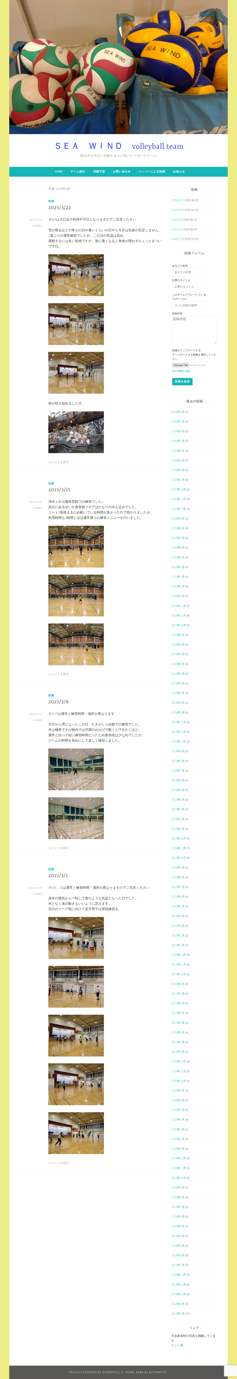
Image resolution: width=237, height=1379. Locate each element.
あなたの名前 (180, 265)
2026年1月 (178, 480)
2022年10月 (178, 858)
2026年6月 (178, 431)
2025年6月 (178, 547)
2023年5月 (178, 790)
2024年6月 (178, 664)
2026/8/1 (176, 229)
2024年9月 (178, 635)
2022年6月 (178, 896)
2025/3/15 (59, 490)
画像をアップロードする (186, 350)
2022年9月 (178, 867)
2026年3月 (178, 460)
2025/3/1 (58, 876)
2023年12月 (178, 722)
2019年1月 (178, 1265)
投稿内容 (177, 313)
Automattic (158, 1372)
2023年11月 (178, 732)
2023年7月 (178, 770)
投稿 (51, 201)
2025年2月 (178, 586)
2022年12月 (178, 838)
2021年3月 (178, 1032)
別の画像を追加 (181, 371)
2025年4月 (178, 567)
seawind (37, 225)
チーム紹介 (78, 171)
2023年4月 (178, 799)
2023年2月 (178, 819)
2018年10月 (178, 1294)
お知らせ (179, 171)
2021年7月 (178, 993)
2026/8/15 (177, 210)
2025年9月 (178, 518)
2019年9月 (178, 1187)
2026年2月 (178, 470)
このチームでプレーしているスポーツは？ (189, 297)
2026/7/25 (177, 239)
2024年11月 (178, 615)
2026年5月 (178, 441)
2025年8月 (178, 528)
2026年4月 (178, 451)
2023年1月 (178, 829)
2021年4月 (178, 1023)
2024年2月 (178, 702)
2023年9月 (178, 751)
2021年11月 (178, 964)
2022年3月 (178, 926)
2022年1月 (178, 945)
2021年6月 (178, 1003)
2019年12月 (178, 1158)
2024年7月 (178, 654)
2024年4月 (178, 683)
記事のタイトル (181, 280)
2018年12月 (178, 1274)
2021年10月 (178, 974)
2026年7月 (178, 421)
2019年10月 (178, 1178)
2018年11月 (178, 1284)
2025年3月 (178, 577)
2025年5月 (178, 557)
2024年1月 (178, 712)
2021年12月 (178, 955)
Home (59, 171)
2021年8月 (178, 984)
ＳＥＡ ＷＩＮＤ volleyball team (118, 146)
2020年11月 (178, 1071)
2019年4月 (178, 1236)
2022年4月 (178, 916)
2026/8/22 (177, 200)
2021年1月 (178, 1052)
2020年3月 (178, 1129)
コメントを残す (58, 462)
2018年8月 (178, 1313)
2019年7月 (178, 1207)
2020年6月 (178, 1119)
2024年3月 (178, 693)
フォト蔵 (177, 1345)
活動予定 (99, 171)
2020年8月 (178, 1100)
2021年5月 (178, 1013)
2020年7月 (178, 1110)
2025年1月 (178, 596)
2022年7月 (178, 887)
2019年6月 (178, 1216)
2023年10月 (178, 741)
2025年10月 (178, 509)
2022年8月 (178, 877)
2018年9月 (178, 1304)
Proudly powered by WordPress (94, 1372)
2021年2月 (178, 1042)
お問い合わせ (122, 171)
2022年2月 (178, 935)
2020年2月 (178, 1139)
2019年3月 (178, 1245)
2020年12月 (178, 1061)
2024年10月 (178, 625)
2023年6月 (178, 780)
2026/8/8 (176, 219)
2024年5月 (178, 673)
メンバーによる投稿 (151, 171)
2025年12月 (178, 489)
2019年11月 (178, 1168)
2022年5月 (178, 906)
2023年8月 (178, 761)
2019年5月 (178, 1226)
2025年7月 (178, 538)
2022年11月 (178, 848)
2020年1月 (178, 1148)
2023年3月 (178, 809)
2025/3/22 (59, 208)
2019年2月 (178, 1255)
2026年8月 (178, 412)
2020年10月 (178, 1081)
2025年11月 (178, 499)
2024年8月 (178, 644)
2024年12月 (178, 606)
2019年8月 (178, 1197)
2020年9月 (178, 1090)
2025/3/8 (58, 702)
